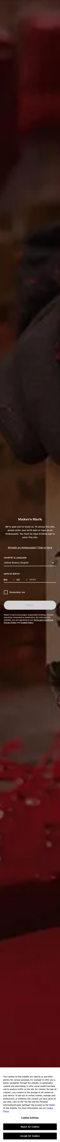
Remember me (17, 592)
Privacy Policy (10, 622)
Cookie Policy (27, 622)
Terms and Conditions (43, 620)
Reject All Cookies (30, 1127)
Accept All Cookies (30, 1136)
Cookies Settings (30, 1117)
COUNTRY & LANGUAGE (15, 558)
